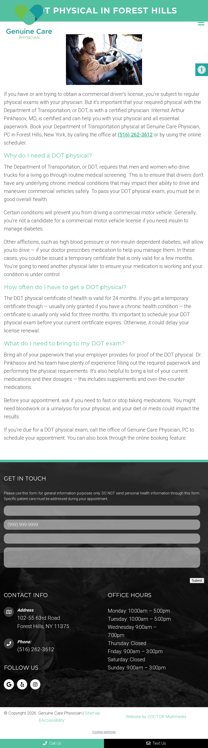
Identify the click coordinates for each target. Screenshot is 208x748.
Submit (197, 580)
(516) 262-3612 (135, 135)
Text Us (159, 743)
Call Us (54, 743)
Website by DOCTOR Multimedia (156, 716)
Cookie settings (104, 731)
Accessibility (52, 720)
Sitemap (92, 713)
